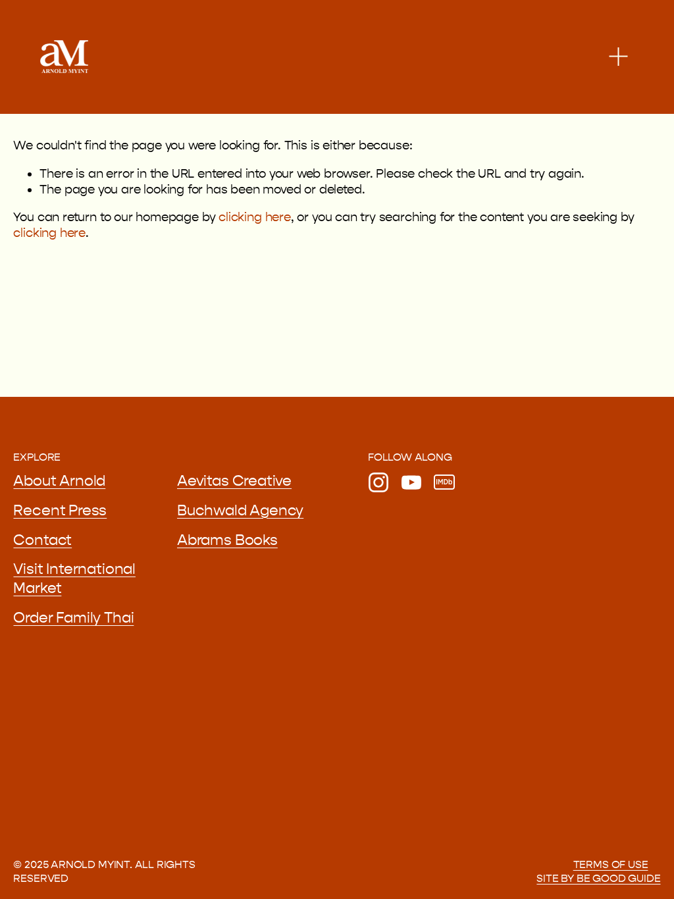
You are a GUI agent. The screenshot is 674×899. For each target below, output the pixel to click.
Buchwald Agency (240, 510)
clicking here (255, 217)
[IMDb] (444, 482)
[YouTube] (411, 482)
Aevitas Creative (234, 481)
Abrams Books (227, 540)
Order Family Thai (73, 618)
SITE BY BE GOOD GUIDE (598, 878)
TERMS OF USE (610, 864)
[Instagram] (378, 482)
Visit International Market (74, 579)
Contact (42, 540)
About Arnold (59, 481)
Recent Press (60, 510)
